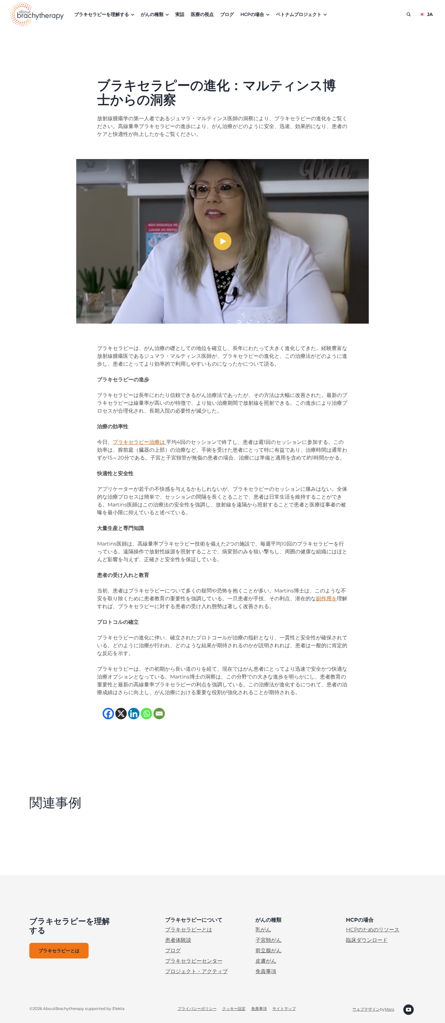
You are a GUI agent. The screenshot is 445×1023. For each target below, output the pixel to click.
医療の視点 (202, 14)
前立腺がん (268, 950)
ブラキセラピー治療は (139, 442)
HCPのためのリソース (372, 930)
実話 (179, 14)
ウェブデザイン (366, 1009)
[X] (121, 713)
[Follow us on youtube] (408, 1009)
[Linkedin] (133, 713)
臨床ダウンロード (367, 940)
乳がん (263, 930)
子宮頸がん (268, 940)
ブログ (227, 14)
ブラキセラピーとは (188, 930)
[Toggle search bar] (408, 14)
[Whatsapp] (146, 713)
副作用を (326, 598)
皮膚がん (265, 961)
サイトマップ (284, 1008)
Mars (389, 1009)
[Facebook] (108, 713)
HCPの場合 (252, 14)
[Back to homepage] (37, 14)
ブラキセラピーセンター (194, 961)
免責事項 (265, 971)
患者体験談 (178, 940)
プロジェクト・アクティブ (196, 971)
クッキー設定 (234, 1008)
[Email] (159, 713)
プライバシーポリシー (197, 1008)
